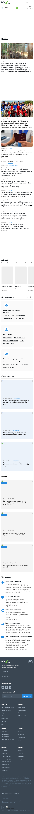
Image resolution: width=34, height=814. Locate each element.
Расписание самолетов (13, 581)
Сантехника (25, 365)
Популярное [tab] (19, 161)
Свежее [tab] (3, 161)
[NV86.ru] (6, 2)
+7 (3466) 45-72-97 (11, 619)
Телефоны (4, 753)
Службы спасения (20, 318)
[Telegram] (10, 687)
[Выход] (31, 2)
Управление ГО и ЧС (8, 315)
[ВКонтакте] (3, 687)
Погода (4, 721)
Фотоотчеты (22, 743)
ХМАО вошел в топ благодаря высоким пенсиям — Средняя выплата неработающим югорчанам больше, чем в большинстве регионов (16, 154)
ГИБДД (22, 340)
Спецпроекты (7, 376)
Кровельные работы (8, 365)
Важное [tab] (10, 161)
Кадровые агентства (8, 739)
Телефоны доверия (8, 318)
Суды (12, 343)
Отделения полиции (19, 337)
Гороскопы (5, 770)
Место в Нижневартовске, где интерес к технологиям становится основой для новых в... (16, 402)
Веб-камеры (5, 764)
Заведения (21, 737)
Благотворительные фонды (10, 340)
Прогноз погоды (6, 762)
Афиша (4, 260)
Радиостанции (6, 767)
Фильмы (20, 740)
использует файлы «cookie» (17, 777)
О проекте (5, 671)
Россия (4, 716)
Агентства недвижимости (10, 362)
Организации (7, 297)
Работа (4, 729)
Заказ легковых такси (12, 623)
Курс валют (21, 707)
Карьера (4, 732)
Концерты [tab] (10, 263)
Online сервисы (6, 756)
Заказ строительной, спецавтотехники (18, 636)
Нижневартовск (13, 61)
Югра (10, 148)
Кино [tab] (3, 263)
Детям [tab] (27, 263)
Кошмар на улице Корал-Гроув (7, 287)
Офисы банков (22, 710)
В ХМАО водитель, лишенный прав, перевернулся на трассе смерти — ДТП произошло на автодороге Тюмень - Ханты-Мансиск (15, 227)
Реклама (4, 674)
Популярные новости (8, 707)
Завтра (20, 753)
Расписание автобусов (13, 610)
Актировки (21, 759)
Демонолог (18, 286)
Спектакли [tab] (19, 263)
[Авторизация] (27, 2)
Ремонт (18, 365)
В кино (20, 732)
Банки (20, 704)
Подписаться (27, 696)
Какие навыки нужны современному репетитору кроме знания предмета (14, 433)
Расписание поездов (12, 596)
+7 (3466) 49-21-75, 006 (12, 592)
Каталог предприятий (8, 759)
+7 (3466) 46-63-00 (11, 606)
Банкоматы (21, 713)
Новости (5, 39)
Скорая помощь (20, 315)
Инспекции (6, 343)
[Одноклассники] (6, 687)
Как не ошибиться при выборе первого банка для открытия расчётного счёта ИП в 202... (16, 465)
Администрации (7, 337)
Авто (3, 724)
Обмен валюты (22, 716)
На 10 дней (21, 756)
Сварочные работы (8, 367)
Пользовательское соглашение (10, 791)
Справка (4, 747)
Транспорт (6, 577)
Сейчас (20, 750)
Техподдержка (6, 677)
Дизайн (21, 362)
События (21, 734)
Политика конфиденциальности (10, 793)
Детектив (4, 290)
